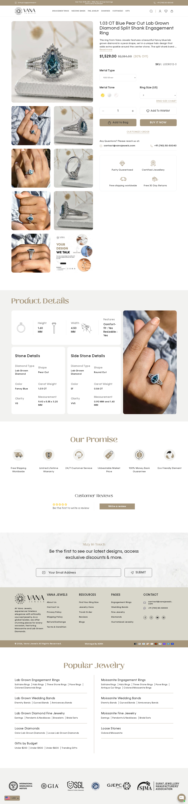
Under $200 (21, 748)
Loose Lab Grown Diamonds (63, 733)
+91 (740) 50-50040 (164, 3)
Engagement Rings (60, 11)
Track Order (85, 612)
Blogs (82, 622)
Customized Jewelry (122, 622)
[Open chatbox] (181, 798)
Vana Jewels (31, 644)
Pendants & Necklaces (38, 718)
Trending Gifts (69, 748)
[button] (60, 11)
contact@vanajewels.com (119, 146)
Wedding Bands (78, 11)
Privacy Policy (54, 612)
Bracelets (58, 718)
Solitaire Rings (22, 684)
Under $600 (52, 748)
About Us (52, 602)
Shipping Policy (55, 617)
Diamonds (116, 617)
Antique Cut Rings (111, 688)
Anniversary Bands (62, 703)
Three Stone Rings (57, 684)
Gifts (127, 11)
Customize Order (138, 132)
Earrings (19, 718)
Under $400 (36, 748)
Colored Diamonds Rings (28, 688)
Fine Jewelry (93, 11)
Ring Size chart (166, 101)
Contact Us (53, 607)
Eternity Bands (23, 703)
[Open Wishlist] (165, 11)
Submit (141, 572)
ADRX (100, 644)
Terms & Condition (56, 627)
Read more (106, 50)
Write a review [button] (117, 506)
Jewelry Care (86, 607)
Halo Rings (38, 684)
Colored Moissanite (112, 733)
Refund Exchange (56, 622)
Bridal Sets (72, 718)
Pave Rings (75, 684)
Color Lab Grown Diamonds (30, 733)
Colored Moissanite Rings (137, 688)
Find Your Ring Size (89, 602)
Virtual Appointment (26, 3)
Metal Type (107, 70)
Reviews (83, 617)
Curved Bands (41, 703)
